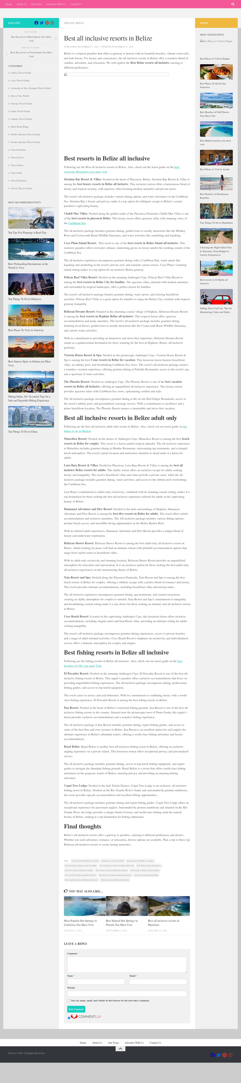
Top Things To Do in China (22, 431)
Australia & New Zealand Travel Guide (31, 88)
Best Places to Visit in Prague (215, 58)
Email (133, 975)
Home (9, 4)
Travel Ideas (74, 23)
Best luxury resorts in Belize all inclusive (112, 870)
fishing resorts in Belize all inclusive (115, 879)
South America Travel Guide (25, 142)
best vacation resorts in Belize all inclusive (81, 879)
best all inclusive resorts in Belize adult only (117, 865)
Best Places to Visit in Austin (215, 169)
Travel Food (17, 157)
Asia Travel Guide (20, 80)
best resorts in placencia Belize (146, 875)
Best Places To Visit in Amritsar (26, 330)
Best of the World (20, 95)
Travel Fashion (18, 149)
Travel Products (19, 180)
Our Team (36, 4)
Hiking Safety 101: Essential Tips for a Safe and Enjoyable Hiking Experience (29, 398)
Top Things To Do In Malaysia (24, 299)
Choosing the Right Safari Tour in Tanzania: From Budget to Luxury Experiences (216, 251)
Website (71, 987)
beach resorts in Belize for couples (140, 860)
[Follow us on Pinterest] (47, 23)
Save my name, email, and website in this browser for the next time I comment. (110, 1000)
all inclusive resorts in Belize (113, 860)
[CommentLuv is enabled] (85, 1018)
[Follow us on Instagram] (52, 23)
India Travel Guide (20, 111)
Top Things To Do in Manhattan (216, 222)
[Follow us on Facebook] (36, 23)
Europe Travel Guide (21, 103)
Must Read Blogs (20, 126)
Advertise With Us (56, 4)
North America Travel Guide (25, 134)
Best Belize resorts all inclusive (149, 865)
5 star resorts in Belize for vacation (85, 860)
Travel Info (16, 172)
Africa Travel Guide (21, 72)
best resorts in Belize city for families (145, 870)
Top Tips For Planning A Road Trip (27, 232)
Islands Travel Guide (21, 118)
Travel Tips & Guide (21, 188)
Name (71, 975)
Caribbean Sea (77, 223)
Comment (73, 953)
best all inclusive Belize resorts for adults (81, 865)
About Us (22, 4)
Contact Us (76, 4)
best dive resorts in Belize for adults (79, 870)
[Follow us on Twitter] (42, 23)
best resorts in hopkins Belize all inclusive (115, 875)
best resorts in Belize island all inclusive (80, 875)
